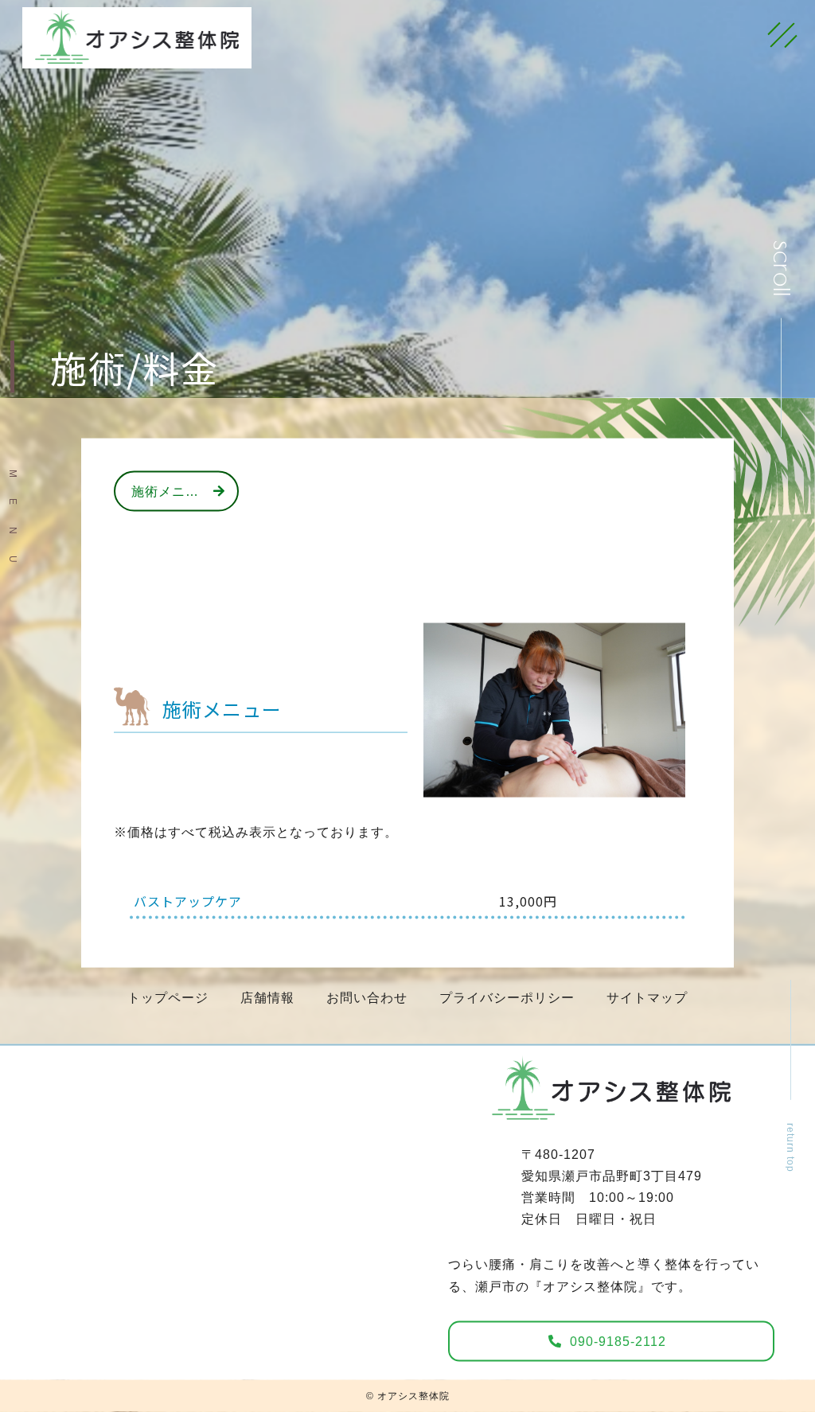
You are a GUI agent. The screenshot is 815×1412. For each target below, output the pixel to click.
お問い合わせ (367, 997)
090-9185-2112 (618, 1341)
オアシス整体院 (413, 1396)
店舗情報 (267, 997)
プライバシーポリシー (507, 997)
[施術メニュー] (554, 786)
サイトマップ (647, 997)
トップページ (168, 997)
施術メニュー (172, 491)
